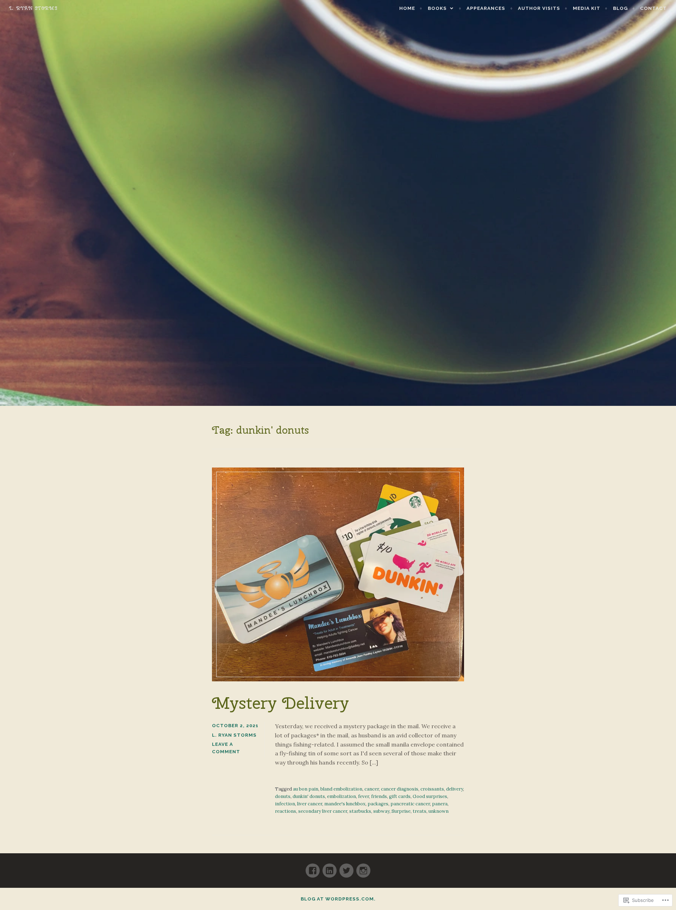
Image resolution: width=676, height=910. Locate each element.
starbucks (360, 811)
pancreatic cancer (410, 804)
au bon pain (305, 789)
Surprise (401, 811)
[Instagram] (363, 867)
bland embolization (341, 789)
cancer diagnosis (399, 789)
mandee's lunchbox (344, 804)
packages (378, 804)
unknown (438, 811)
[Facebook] (313, 867)
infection (285, 804)
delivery (454, 789)
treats (419, 811)
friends (379, 796)
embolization (341, 796)
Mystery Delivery (280, 703)
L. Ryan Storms (33, 8)
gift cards (400, 796)
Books (437, 8)
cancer (371, 789)
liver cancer (309, 804)
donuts (282, 796)
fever (363, 796)
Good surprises (430, 796)
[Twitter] (346, 867)
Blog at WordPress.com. (338, 899)
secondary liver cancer (322, 811)
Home (407, 8)
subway (381, 811)
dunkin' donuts (309, 796)
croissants (432, 789)
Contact (653, 8)
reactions (285, 811)
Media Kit (586, 8)
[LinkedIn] (330, 867)
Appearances (486, 8)
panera (439, 804)
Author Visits (539, 8)
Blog (620, 8)
